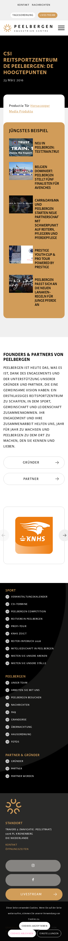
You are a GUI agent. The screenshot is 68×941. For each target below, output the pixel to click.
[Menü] (59, 28)
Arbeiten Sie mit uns (25, 690)
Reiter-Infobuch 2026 (26, 641)
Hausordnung (21, 734)
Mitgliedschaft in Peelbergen (32, 648)
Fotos (15, 741)
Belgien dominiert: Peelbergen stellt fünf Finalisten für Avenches (47, 177)
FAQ (13, 712)
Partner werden (22, 776)
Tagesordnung (22, 15)
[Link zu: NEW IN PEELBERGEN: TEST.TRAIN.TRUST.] (21, 147)
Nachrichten (41, 5)
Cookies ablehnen (22, 933)
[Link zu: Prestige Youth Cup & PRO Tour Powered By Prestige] (21, 255)
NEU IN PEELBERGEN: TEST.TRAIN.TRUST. (48, 147)
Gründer (17, 761)
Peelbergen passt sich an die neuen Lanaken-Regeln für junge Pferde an (46, 292)
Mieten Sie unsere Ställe (28, 663)
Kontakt (23, 5)
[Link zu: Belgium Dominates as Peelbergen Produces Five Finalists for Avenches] (21, 171)
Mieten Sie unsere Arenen (29, 655)
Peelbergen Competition (28, 611)
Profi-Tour (18, 626)
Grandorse (19, 719)
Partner (16, 768)
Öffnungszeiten (17, 849)
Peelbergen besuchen (26, 697)
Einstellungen (49, 933)
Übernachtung (21, 727)
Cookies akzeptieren (34, 926)
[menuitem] (23, 5)
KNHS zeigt (19, 633)
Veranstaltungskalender (29, 596)
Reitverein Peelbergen (27, 618)
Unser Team (19, 682)
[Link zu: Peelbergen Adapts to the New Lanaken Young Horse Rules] (21, 284)
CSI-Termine (19, 604)
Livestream (48, 15)
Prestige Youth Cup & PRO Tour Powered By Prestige (45, 258)
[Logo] (27, 28)
